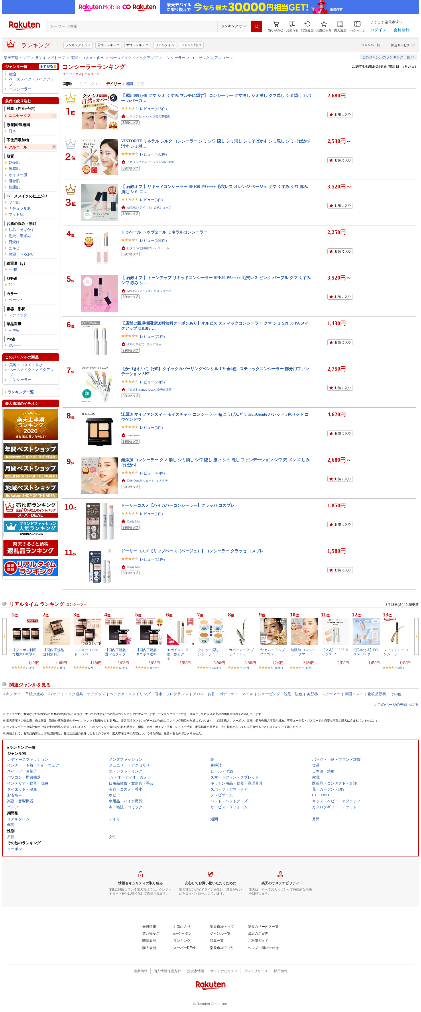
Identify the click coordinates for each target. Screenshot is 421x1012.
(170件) (154, 667)
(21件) (123, 667)
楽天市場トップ (17, 58)
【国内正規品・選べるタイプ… (117, 652)
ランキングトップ (78, 45)
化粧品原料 (376, 694)
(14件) (61, 667)
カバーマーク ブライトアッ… (241, 652)
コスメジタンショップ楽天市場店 (148, 116)
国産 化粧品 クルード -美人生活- (147, 480)
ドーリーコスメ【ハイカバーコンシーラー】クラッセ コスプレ (178, 505)
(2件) (91, 667)
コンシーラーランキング (93, 67)
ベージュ (16, 300)
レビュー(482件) (153, 154)
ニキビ (14, 248)
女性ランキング (137, 45)
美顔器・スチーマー (323, 694)
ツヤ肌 (14, 202)
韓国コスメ (354, 694)
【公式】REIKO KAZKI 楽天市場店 (149, 389)
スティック (18, 315)
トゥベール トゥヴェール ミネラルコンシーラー (164, 232)
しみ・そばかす (22, 229)
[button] (292, 26)
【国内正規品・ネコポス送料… (148, 652)
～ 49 (13, 269)
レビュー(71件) (152, 336)
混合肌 (14, 181)
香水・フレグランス (171, 694)
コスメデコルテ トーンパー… (86, 652)
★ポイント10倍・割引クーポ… (177, 654)
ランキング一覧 (21, 392)
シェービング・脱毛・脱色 (280, 694)
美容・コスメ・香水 (87, 58)
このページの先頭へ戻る (397, 704)
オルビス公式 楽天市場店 (144, 344)
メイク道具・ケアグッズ (84, 694)
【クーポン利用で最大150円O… (24, 652)
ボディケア (228, 694)
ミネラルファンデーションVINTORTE (151, 162)
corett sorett (133, 435)
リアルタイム (164, 45)
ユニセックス (20, 115)
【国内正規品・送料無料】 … (55, 652)
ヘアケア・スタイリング (130, 694)
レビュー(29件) (152, 382)
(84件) (246, 667)
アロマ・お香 (204, 694)
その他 (396, 694)
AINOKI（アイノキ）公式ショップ (149, 207)
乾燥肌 (14, 162)
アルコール (18, 147)
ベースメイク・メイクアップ (133, 58)
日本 (12, 131)
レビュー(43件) (152, 473)
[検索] (256, 26)
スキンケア (11, 694)
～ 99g (14, 330)
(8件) (401, 667)
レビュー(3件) (151, 200)
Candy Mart (134, 521)
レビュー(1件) (151, 514)
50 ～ (13, 284)
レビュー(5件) (151, 427)
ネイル (247, 694)
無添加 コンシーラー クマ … (303, 652)
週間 (129, 84)
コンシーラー (174, 58)
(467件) (278, 667)
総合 (13, 74)
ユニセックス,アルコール (212, 58)
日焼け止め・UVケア (42, 694)
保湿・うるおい (22, 254)
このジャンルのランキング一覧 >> (388, 57)
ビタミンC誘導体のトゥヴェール (148, 248)
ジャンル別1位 (191, 45)
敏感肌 (14, 168)
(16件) (30, 667)
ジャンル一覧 (370, 45)
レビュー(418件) (153, 109)
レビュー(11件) (152, 559)
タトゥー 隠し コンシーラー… (211, 652)
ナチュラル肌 (20, 208)
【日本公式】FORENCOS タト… (365, 652)
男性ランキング (108, 45)
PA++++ (15, 345)
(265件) (216, 667)
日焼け (14, 242)
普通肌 (14, 187)
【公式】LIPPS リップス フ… (335, 652)
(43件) (308, 667)
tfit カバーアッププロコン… (272, 652)
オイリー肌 (18, 175)
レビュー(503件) (153, 240)
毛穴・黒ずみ (20, 236)
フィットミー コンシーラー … (395, 652)
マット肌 (16, 214)
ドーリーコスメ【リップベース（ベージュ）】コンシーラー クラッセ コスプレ (192, 551)
